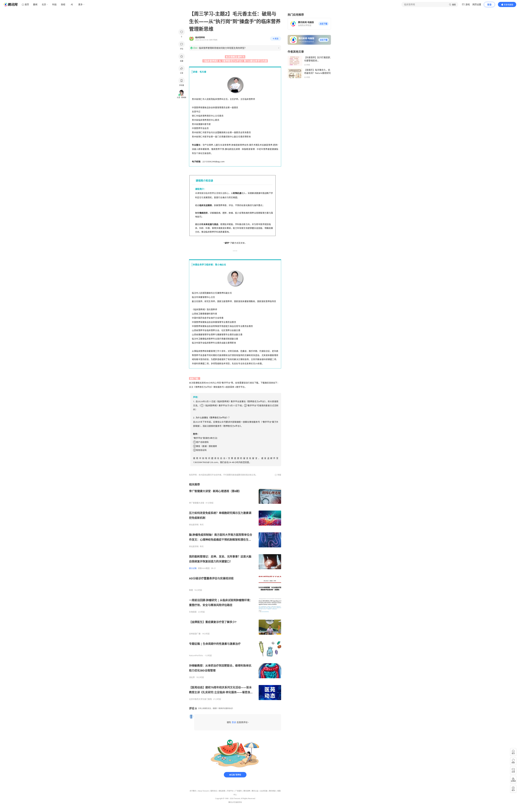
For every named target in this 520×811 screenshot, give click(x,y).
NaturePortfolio (196, 655)
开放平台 (230, 791)
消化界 (192, 677)
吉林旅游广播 (194, 634)
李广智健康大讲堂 (196, 503)
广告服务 (238, 791)
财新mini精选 (204, 568)
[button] (323, 24)
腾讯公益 (255, 791)
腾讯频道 (272, 791)
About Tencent (203, 791)
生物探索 (193, 612)
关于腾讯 (193, 791)
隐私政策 (222, 791)
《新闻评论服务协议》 (225, 708)
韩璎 (191, 590)
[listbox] (235, 591)
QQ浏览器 (263, 791)
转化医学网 (194, 525)
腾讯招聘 (246, 791)
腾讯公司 (231, 802)
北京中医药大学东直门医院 (200, 699)
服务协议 (213, 791)
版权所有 (238, 802)
